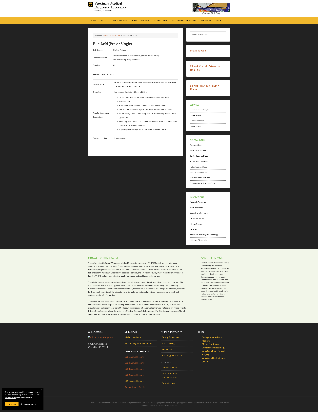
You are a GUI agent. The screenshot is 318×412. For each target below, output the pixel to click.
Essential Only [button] (11, 404)
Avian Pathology (196, 207)
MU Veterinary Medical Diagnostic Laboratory (109, 7)
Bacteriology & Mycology (199, 213)
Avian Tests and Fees (198, 150)
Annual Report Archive (135, 387)
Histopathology (196, 224)
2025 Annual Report (134, 357)
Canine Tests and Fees (199, 156)
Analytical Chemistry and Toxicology (204, 235)
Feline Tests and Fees (198, 167)
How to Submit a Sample (199, 110)
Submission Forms (197, 121)
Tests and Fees (196, 145)
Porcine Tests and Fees (199, 172)
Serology (193, 229)
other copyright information (161, 403)
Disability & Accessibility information (163, 405)
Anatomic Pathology (198, 202)
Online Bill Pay (195, 115)
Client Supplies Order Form (204, 87)
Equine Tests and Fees (199, 161)
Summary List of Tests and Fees (202, 183)
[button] (28, 404)
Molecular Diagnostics (198, 240)
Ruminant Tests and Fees (200, 178)
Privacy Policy (10, 398)
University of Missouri (117, 403)
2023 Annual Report (134, 369)
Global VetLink (195, 126)
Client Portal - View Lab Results (205, 68)
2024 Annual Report (134, 363)
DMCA (144, 403)
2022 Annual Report (134, 375)
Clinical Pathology (197, 218)
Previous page (198, 50)
